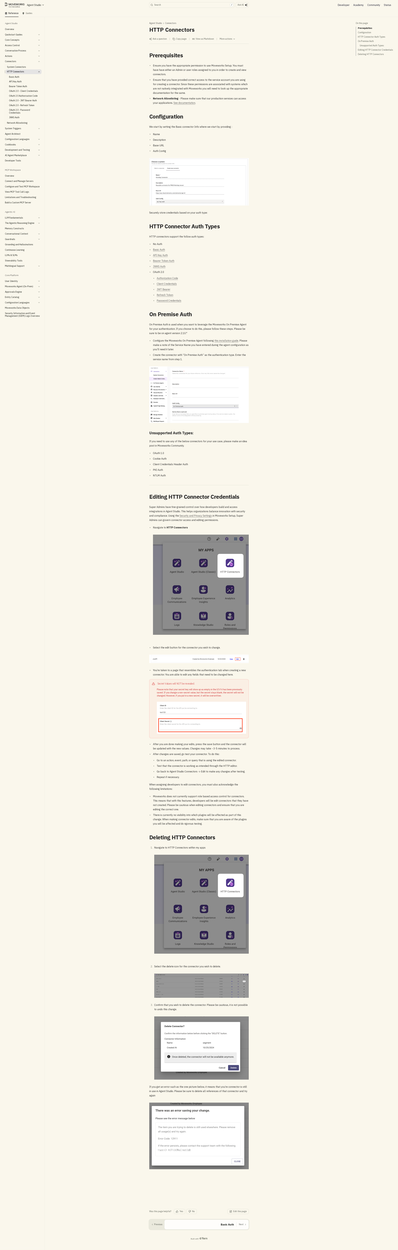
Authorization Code (167, 278)
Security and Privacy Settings (196, 515)
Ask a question (160, 38)
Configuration (364, 32)
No (193, 1211)
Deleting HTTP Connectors (371, 54)
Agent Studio (155, 23)
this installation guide (226, 340)
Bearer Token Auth (163, 260)
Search (193, 4)
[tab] (11, 13)
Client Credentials (167, 283)
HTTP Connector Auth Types (371, 36)
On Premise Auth (366, 41)
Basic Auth (159, 249)
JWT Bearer (163, 289)
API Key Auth (160, 255)
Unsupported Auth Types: (372, 45)
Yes (181, 1211)
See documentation (184, 102)
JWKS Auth (159, 266)
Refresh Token (165, 295)
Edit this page (240, 1211)
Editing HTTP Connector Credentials (375, 49)
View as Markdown (205, 38)
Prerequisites (365, 28)
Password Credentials (169, 300)
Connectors (170, 23)
